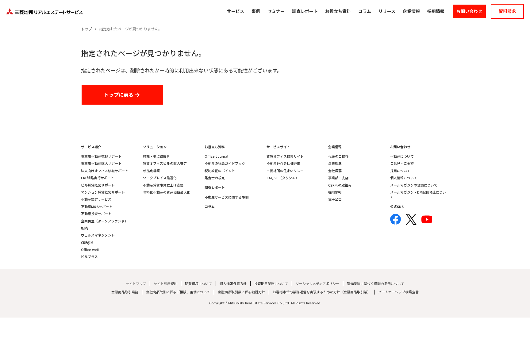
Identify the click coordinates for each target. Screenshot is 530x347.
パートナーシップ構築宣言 (398, 292)
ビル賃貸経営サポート (98, 185)
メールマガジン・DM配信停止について (418, 194)
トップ (86, 29)
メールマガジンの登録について (413, 185)
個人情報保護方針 (233, 283)
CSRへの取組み (339, 185)
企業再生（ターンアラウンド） (104, 221)
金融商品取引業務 (124, 292)
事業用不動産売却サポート (101, 156)
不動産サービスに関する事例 (226, 197)
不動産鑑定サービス (96, 199)
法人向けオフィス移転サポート (104, 170)
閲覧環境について (198, 283)
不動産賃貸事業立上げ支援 (163, 185)
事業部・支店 (338, 177)
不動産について (402, 156)
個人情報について (403, 177)
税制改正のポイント (220, 170)
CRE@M (87, 242)
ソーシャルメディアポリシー (317, 283)
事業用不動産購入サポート (101, 163)
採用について (400, 170)
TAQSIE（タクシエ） (283, 177)
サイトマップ (136, 283)
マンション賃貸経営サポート (103, 192)
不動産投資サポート (96, 213)
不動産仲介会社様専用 (283, 163)
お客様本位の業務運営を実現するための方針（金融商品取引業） (322, 292)
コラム (210, 206)
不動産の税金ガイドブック (225, 163)
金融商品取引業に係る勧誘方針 (241, 292)
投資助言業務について (271, 283)
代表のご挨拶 (338, 156)
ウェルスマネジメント (98, 235)
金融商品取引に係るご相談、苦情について (178, 292)
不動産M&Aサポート (96, 206)
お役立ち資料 (215, 147)
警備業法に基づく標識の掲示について (375, 283)
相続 (84, 228)
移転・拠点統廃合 (156, 156)
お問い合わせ (400, 147)
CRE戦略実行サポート (97, 177)
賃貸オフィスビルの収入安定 (165, 163)
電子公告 (335, 199)
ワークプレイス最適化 (160, 177)
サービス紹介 (91, 147)
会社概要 (335, 170)
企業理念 (335, 163)
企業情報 (335, 147)
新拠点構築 (151, 170)
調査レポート (215, 187)
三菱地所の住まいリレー (285, 170)
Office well (90, 249)
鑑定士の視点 (215, 177)
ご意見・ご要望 (402, 163)
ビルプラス (89, 256)
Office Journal (216, 156)
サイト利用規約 (165, 283)
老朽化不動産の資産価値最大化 (166, 192)
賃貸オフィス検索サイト (285, 156)
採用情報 (335, 192)
